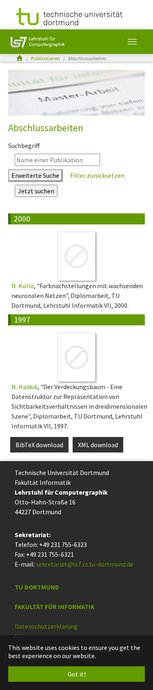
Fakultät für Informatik (55, 607)
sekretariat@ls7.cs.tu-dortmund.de (84, 564)
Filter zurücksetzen (96, 175)
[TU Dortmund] (69, 16)
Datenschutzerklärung (46, 626)
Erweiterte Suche (35, 175)
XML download (98, 445)
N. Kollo (22, 286)
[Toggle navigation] (132, 42)
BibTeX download (39, 445)
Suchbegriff (24, 145)
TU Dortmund (37, 587)
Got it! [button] (77, 674)
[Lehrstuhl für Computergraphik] (36, 41)
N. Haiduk (24, 387)
